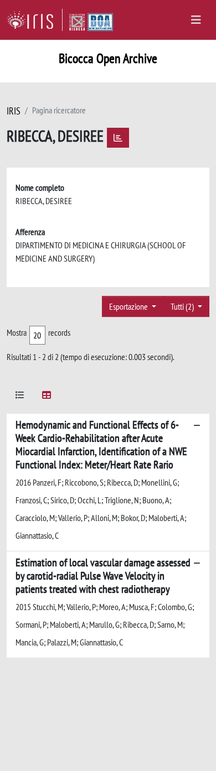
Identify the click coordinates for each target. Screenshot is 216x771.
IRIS (13, 111)
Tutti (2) (183, 306)
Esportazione (129, 306)
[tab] (20, 397)
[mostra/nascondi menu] (196, 20)
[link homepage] (35, 20)
